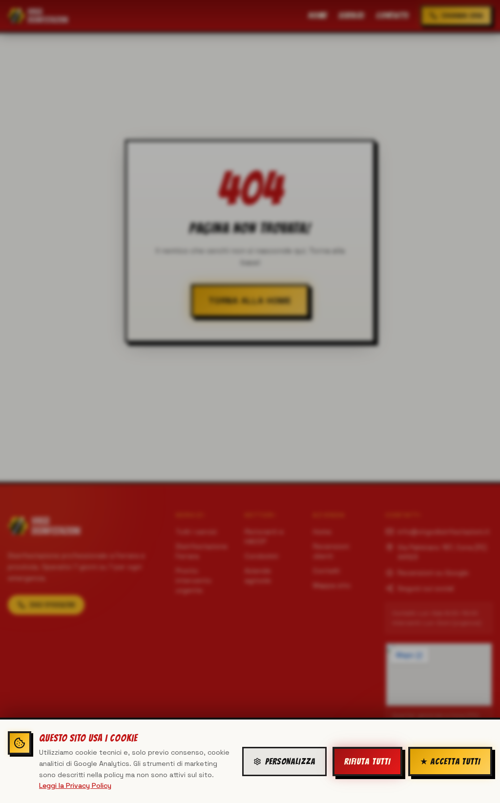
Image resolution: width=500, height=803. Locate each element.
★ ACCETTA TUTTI (450, 761)
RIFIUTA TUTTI (367, 761)
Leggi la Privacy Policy (75, 785)
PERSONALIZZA (290, 761)
